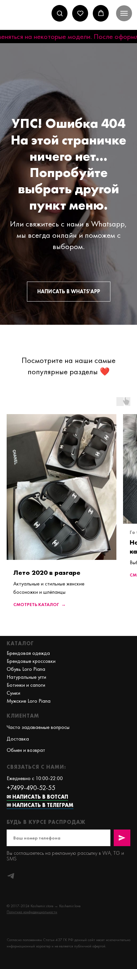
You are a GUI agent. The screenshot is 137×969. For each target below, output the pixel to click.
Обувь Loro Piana (26, 668)
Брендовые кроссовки (31, 661)
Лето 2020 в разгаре (46, 572)
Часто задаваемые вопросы (38, 727)
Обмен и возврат (26, 750)
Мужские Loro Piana (29, 700)
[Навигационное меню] (124, 13)
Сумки (13, 692)
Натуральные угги (26, 676)
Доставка (18, 738)
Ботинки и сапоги (26, 684)
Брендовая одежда (28, 653)
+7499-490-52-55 (31, 787)
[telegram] (11, 876)
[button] (60, 13)
